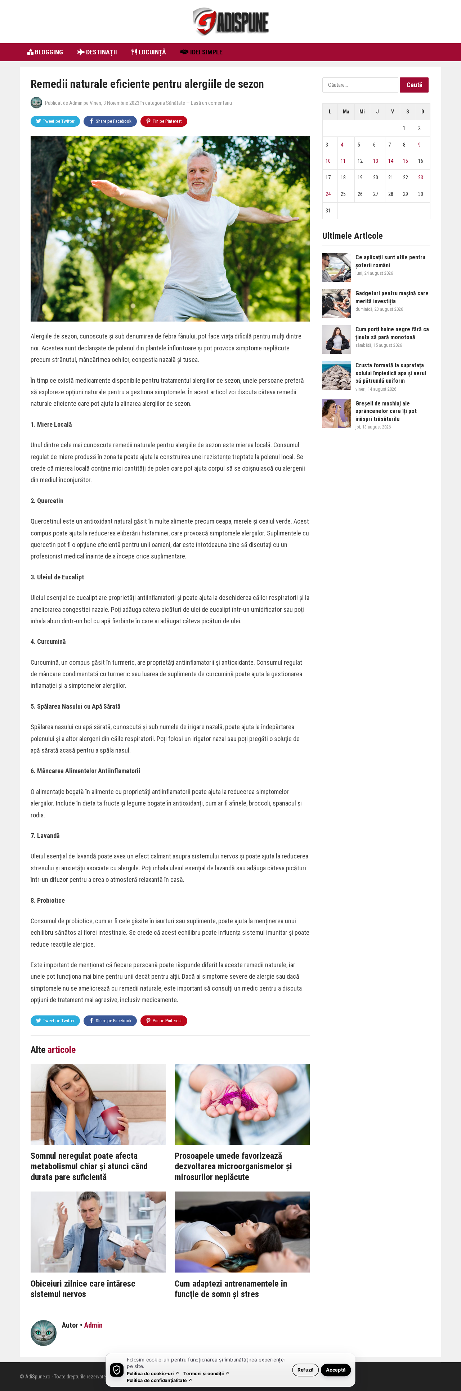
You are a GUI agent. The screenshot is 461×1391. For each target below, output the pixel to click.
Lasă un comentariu (211, 103)
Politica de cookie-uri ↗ (153, 1373)
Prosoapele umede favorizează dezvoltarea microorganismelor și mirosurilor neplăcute (233, 1166)
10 (328, 161)
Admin (75, 103)
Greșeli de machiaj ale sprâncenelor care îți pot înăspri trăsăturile (386, 411)
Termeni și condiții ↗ (206, 1373)
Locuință (151, 52)
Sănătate (175, 103)
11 (343, 161)
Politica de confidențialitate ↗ (160, 1380)
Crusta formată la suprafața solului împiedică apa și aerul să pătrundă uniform (390, 373)
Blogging (48, 52)
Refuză (305, 1370)
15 (405, 161)
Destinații (101, 52)
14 (390, 161)
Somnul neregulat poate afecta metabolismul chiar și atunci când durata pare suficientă (89, 1166)
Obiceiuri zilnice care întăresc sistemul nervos (83, 1289)
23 (420, 177)
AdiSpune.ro (37, 1376)
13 (375, 161)
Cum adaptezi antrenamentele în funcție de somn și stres (231, 1289)
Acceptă (336, 1370)
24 (328, 194)
